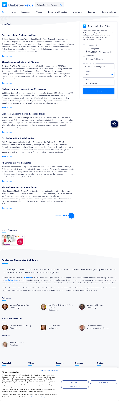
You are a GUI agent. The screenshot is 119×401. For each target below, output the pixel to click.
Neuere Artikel (61, 215)
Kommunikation (109, 11)
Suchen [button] (61, 4)
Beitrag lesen (7, 56)
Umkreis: (88, 71)
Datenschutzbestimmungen (49, 370)
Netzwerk (28, 277)
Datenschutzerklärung (38, 397)
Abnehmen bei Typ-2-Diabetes (16, 162)
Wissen (39, 11)
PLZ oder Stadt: (91, 63)
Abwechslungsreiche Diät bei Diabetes (20, 62)
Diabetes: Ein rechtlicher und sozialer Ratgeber (24, 113)
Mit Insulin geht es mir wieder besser (19, 187)
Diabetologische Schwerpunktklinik (100, 52)
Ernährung (78, 11)
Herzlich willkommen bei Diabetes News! (3, 11)
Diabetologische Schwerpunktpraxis (93, 49)
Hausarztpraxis (92, 45)
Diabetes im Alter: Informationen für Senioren (24, 89)
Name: (88, 80)
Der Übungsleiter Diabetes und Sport (19, 35)
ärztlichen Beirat (11, 280)
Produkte (92, 11)
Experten (25, 11)
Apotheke (90, 55)
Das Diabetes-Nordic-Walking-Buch (19, 138)
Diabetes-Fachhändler (95, 59)
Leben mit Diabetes (57, 11)
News (13, 11)
